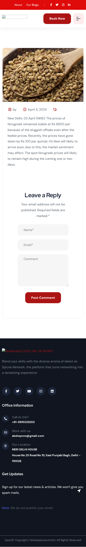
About (18, 5)
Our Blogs (32, 5)
